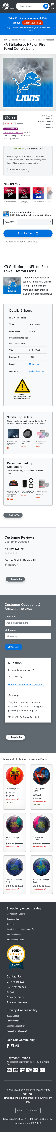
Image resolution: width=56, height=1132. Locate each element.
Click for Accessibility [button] (16, 1026)
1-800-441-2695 (16, 982)
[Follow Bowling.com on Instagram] (18, 1047)
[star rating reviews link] (44, 116)
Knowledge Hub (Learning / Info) (21, 929)
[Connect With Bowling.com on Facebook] (9, 1047)
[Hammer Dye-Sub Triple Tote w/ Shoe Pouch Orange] (13, 482)
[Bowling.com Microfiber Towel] (13, 433)
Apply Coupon (31, 22)
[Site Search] (45, 6)
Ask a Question (46, 127)
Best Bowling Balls (14, 934)
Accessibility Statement (17, 1031)
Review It (12, 564)
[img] (35, 1070)
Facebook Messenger (18, 1002)
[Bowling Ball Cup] (27, 433)
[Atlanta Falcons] (9, 193)
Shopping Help (13, 919)
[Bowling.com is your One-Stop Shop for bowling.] (5, 6)
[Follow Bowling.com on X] (13, 1047)
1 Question (48, 125)
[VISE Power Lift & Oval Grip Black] (27, 482)
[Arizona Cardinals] (24, 193)
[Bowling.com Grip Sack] (42, 433)
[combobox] (30, 6)
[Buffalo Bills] (38, 193)
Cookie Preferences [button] (15, 1021)
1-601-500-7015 (19, 987)
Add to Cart (26, 233)
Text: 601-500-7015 (17, 997)
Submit (14, 647)
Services (10, 924)
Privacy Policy (13, 1015)
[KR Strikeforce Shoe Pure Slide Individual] (42, 482)
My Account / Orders (16, 914)
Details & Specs (19, 169)
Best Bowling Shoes (15, 939)
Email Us (12, 992)
